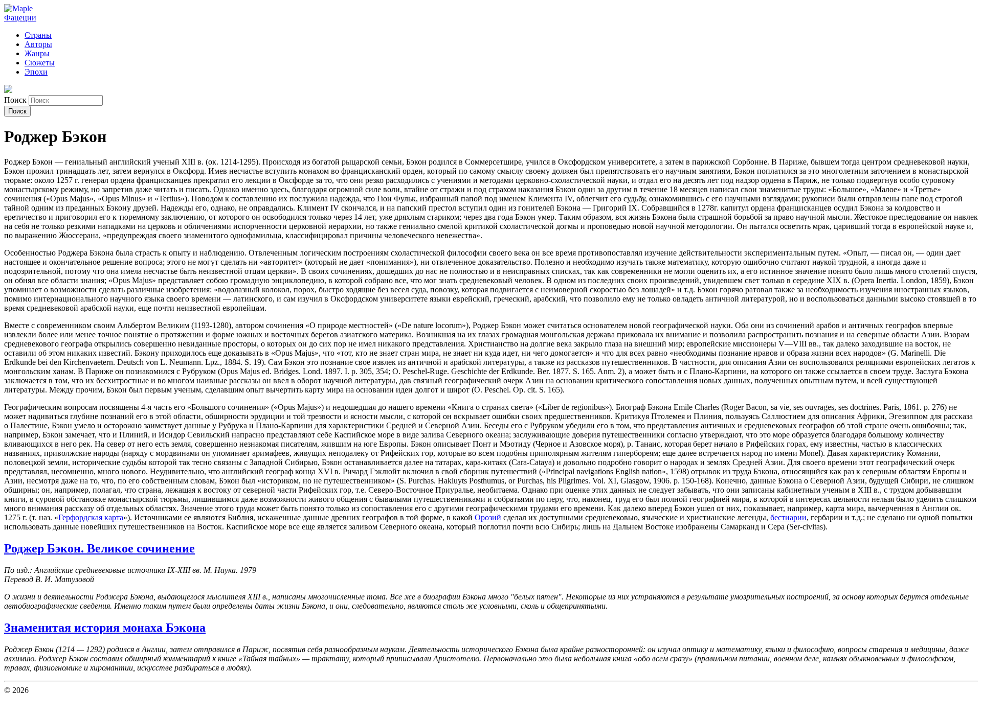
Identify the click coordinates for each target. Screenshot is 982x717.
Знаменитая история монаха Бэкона (105, 627)
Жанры (37, 53)
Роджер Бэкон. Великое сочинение (99, 548)
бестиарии (788, 517)
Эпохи (36, 71)
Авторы (38, 44)
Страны (38, 35)
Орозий (488, 517)
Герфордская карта (90, 517)
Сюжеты (40, 62)
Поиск (16, 100)
